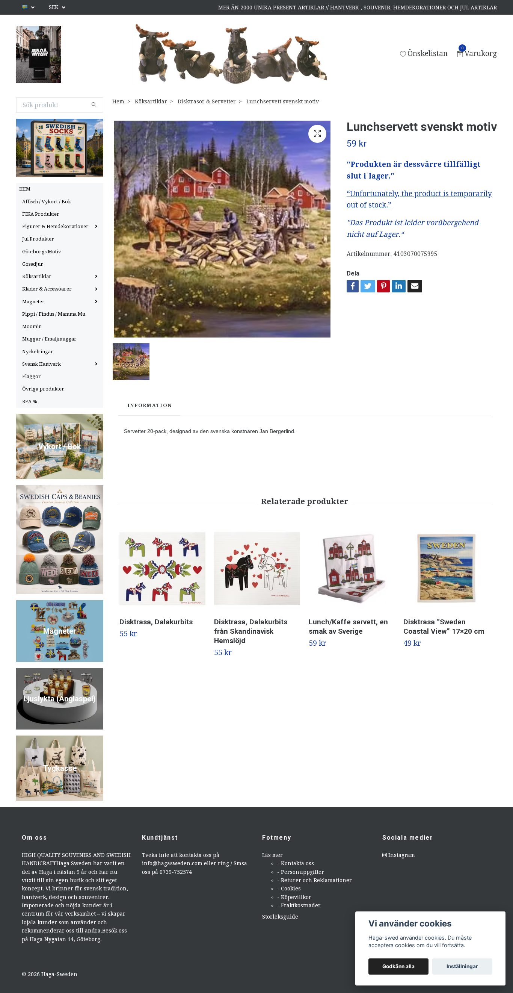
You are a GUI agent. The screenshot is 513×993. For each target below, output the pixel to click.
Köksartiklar (36, 276)
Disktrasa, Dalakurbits (156, 622)
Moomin (32, 326)
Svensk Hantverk (41, 364)
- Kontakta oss (295, 863)
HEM (24, 189)
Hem (118, 101)
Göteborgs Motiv (41, 251)
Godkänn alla (398, 966)
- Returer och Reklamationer (314, 880)
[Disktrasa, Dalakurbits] (162, 568)
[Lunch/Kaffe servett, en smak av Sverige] (352, 568)
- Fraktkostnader (299, 905)
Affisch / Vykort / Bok (46, 201)
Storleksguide (280, 917)
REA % (29, 401)
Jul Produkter (38, 239)
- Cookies (289, 889)
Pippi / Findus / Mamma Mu (53, 314)
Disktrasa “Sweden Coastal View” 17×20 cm (443, 627)
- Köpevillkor (294, 897)
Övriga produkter (43, 389)
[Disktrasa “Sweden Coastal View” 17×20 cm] (446, 568)
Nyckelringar (37, 351)
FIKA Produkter (40, 214)
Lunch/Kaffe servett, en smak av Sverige (348, 627)
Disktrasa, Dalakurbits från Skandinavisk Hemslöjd (250, 631)
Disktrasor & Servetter (207, 101)
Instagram (401, 855)
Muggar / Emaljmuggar (49, 339)
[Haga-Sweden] (38, 54)
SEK (54, 7)
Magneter (33, 301)
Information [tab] (149, 405)
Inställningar (462, 966)
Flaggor (31, 376)
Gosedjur (32, 264)
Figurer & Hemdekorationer (55, 226)
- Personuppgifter (300, 872)
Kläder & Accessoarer (47, 289)
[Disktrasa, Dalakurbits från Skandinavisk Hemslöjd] (257, 568)
